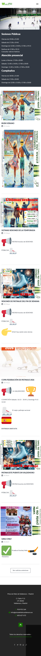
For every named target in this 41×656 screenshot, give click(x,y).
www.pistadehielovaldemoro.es (21, 637)
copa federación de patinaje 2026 (17, 380)
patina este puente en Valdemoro (17, 473)
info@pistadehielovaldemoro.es (22, 612)
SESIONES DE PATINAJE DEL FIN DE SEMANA (20, 301)
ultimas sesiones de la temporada (18, 230)
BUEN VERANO (7, 123)
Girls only (6, 539)
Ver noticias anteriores (20, 570)
